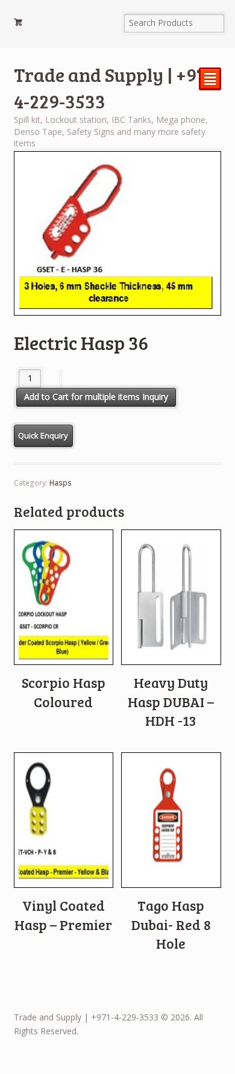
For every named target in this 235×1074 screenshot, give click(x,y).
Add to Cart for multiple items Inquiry (96, 396)
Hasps (60, 483)
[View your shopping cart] (63, 24)
